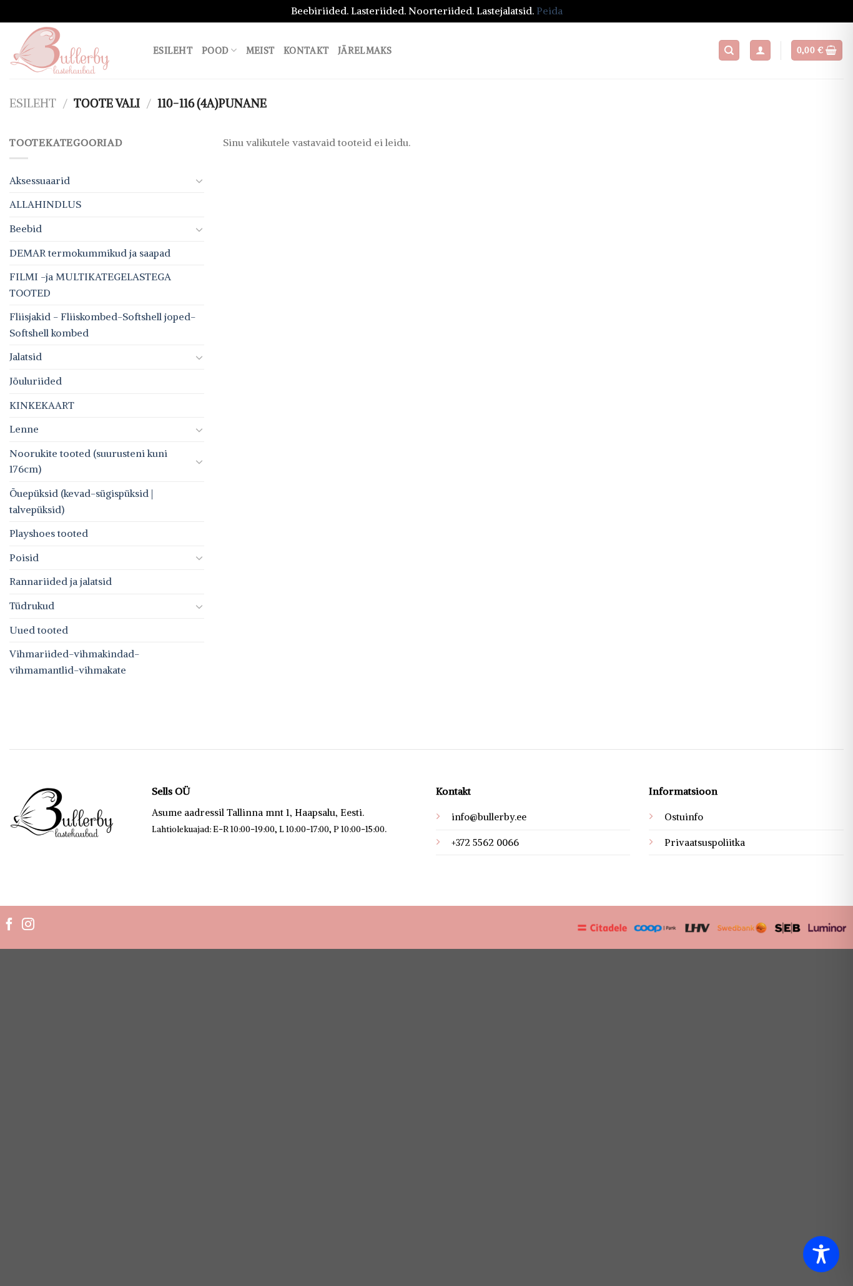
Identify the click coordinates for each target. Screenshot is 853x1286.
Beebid (25, 228)
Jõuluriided (35, 381)
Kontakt (306, 50)
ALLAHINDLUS (45, 204)
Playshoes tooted (48, 533)
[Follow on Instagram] (28, 925)
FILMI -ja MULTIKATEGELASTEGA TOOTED (90, 284)
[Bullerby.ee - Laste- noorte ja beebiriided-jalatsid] (71, 50)
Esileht (173, 50)
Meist (260, 50)
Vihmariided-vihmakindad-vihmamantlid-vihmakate (74, 661)
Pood (215, 50)
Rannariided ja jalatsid (60, 581)
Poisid (24, 557)
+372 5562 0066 (485, 842)
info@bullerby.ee (488, 817)
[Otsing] (729, 50)
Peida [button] (549, 10)
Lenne (24, 429)
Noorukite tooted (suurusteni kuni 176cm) (88, 461)
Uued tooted (38, 630)
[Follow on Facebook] (9, 925)
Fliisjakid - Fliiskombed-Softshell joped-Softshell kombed (102, 324)
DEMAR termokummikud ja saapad (89, 253)
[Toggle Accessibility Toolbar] (821, 1254)
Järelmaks (365, 50)
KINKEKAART (41, 405)
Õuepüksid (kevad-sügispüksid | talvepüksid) (81, 501)
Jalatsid (25, 356)
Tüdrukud (31, 605)
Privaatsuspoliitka (704, 842)
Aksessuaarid (39, 180)
